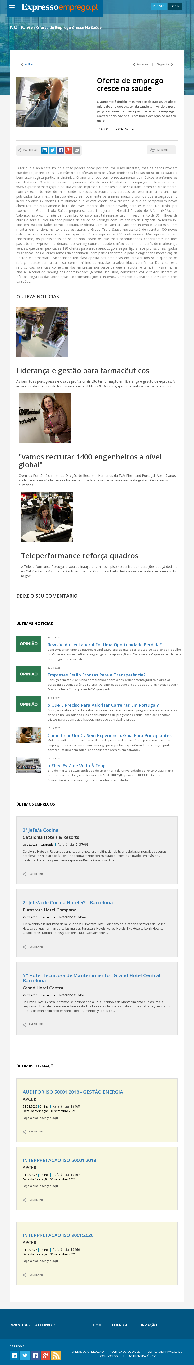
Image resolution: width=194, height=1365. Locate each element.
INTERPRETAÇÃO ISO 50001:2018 (59, 1160)
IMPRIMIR (162, 150)
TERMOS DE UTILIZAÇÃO (87, 1351)
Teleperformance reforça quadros (79, 555)
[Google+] (68, 150)
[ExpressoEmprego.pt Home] (60, 8)
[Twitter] (52, 150)
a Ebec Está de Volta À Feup (77, 765)
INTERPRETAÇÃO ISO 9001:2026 (58, 1235)
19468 (73, 1104)
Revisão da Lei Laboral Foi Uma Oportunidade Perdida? (105, 644)
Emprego (120, 1324)
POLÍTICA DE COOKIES (125, 1351)
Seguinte (164, 64)
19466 (58, 1248)
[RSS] (56, 1355)
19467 (59, 1173)
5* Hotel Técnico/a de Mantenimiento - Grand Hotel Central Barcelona (91, 978)
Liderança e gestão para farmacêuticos (82, 370)
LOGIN (175, 6)
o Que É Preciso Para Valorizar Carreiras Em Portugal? (103, 705)
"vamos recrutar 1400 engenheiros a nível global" (90, 460)
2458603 (97, 993)
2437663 (95, 845)
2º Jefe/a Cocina (41, 830)
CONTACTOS (109, 1356)
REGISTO (159, 6)
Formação (147, 1324)
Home (98, 1324)
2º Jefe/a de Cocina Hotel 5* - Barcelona (68, 902)
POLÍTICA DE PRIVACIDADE (164, 1351)
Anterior (141, 64)
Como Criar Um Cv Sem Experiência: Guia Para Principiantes (110, 735)
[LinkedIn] (44, 150)
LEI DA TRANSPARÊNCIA (139, 1356)
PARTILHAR (34, 874)
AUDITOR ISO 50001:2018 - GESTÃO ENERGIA (73, 1092)
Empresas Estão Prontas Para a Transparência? (97, 675)
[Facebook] (60, 150)
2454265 (94, 917)
